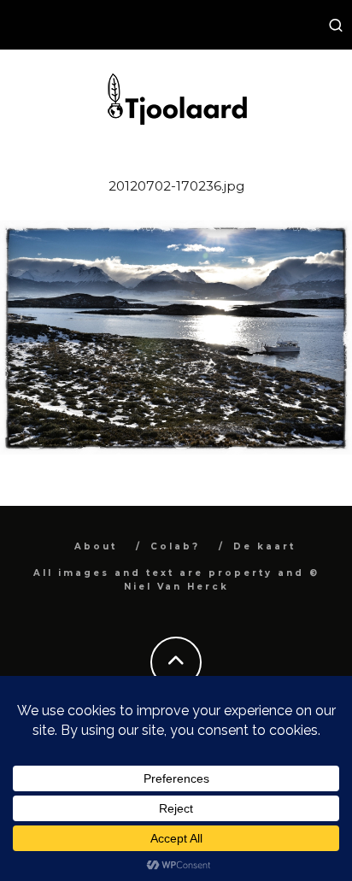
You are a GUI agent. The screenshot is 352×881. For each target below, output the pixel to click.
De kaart (264, 546)
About (95, 546)
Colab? (175, 546)
